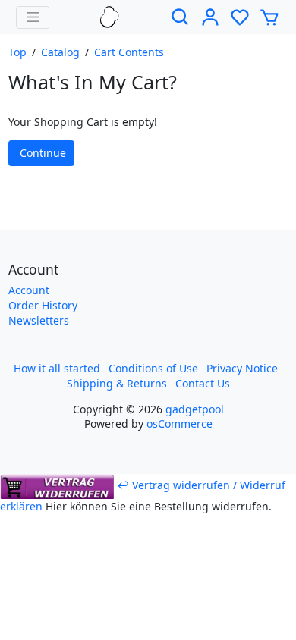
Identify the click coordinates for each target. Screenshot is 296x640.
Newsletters (38, 320)
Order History (42, 305)
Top (17, 52)
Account (28, 290)
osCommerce (179, 423)
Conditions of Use (153, 368)
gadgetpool (194, 409)
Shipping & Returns (117, 383)
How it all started (57, 368)
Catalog (60, 52)
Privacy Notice (242, 368)
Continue (43, 153)
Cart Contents (129, 52)
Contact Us (202, 383)
